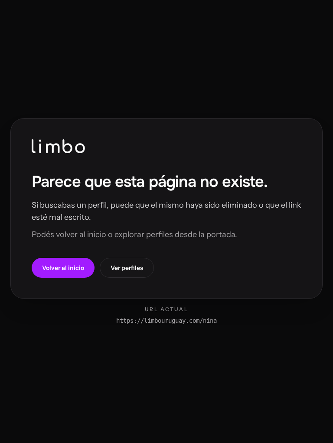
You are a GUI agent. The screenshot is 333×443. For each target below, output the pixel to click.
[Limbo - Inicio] (58, 146)
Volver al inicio (63, 268)
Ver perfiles (127, 268)
